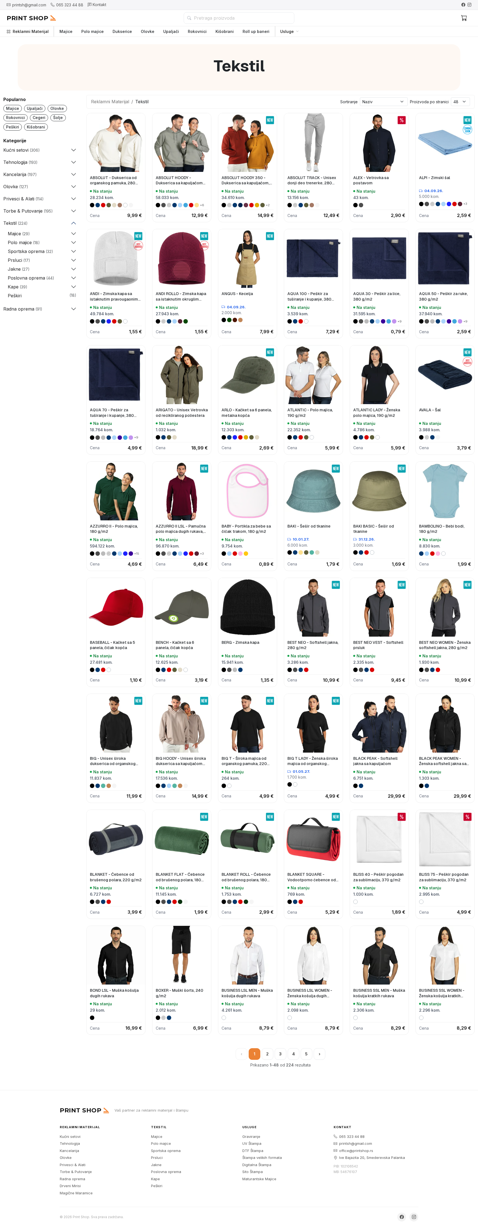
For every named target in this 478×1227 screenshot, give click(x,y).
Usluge (287, 31)
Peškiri (12, 127)
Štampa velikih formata (262, 1157)
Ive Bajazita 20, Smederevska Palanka (372, 1157)
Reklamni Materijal (31, 31)
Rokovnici (197, 31)
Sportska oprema (166, 1150)
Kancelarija (69, 1150)
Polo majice (92, 31)
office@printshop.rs (356, 1150)
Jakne (156, 1165)
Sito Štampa (252, 1171)
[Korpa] (464, 18)
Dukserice (122, 31)
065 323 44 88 (352, 1136)
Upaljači (171, 31)
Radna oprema (72, 1179)
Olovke (147, 31)
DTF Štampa (252, 1150)
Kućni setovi (70, 1136)
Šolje (58, 117)
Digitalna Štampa (256, 1165)
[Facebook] (463, 5)
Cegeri (39, 117)
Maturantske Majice (259, 1179)
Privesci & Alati (72, 1165)
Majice (65, 31)
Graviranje (251, 1136)
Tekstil (159, 1127)
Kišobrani (224, 31)
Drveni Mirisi (70, 1186)
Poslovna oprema (166, 1171)
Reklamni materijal (80, 1127)
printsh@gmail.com (355, 1143)
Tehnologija (70, 1143)
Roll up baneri (256, 31)
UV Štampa (251, 1143)
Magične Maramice (76, 1193)
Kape (155, 1179)
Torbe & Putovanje (76, 1171)
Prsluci (157, 1157)
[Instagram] (469, 5)
